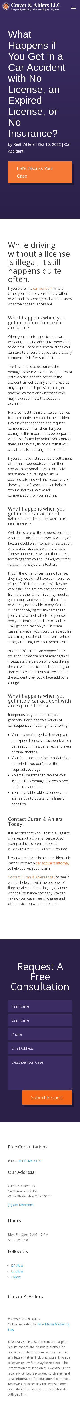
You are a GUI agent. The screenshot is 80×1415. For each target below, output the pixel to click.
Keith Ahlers (24, 144)
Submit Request (47, 1097)
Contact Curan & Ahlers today (31, 877)
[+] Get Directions (21, 1205)
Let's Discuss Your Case (35, 172)
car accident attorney (52, 863)
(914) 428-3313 (30, 1160)
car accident (42, 288)
